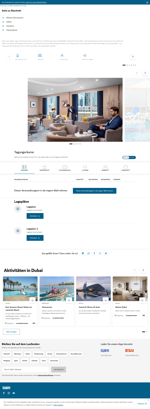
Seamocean (47, 307)
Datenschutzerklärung (45, 375)
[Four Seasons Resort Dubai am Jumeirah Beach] (20, 288)
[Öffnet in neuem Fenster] (83, 253)
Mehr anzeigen (11, 331)
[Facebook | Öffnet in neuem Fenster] (4, 393)
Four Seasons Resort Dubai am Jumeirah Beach (18, 309)
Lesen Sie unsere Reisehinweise (36, 2)
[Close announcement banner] (147, 2)
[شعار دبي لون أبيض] (20, 388)
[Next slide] (9, 56)
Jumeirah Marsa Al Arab (89, 307)
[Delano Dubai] (130, 288)
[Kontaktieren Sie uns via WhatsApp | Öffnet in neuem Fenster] (88, 253)
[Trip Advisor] (13, 393)
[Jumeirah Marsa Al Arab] (93, 288)
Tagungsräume (11, 29)
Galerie (9, 21)
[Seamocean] (57, 288)
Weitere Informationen (14, 17)
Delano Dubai (121, 307)
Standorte (10, 25)
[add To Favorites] (32, 300)
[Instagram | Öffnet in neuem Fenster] (9, 393)
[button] (142, 403)
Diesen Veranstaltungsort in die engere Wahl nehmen (94, 190)
